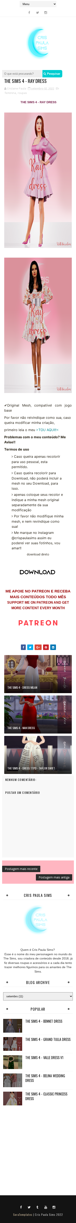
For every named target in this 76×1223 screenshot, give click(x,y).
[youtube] (46, 1207)
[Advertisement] (38, 1149)
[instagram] (46, 12)
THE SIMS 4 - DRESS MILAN (22, 687)
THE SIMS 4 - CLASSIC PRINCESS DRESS (46, 1096)
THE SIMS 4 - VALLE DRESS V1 (44, 1057)
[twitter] (37, 12)
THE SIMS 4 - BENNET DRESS (43, 1021)
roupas (22, 93)
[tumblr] (37, 1207)
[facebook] (29, 12)
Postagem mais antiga (54, 877)
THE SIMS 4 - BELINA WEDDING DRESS (45, 1078)
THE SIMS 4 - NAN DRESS (21, 728)
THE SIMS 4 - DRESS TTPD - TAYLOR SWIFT (31, 768)
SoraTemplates (22, 1214)
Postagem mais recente (21, 869)
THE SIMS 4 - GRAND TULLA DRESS (48, 1039)
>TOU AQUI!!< (47, 430)
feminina (10, 93)
